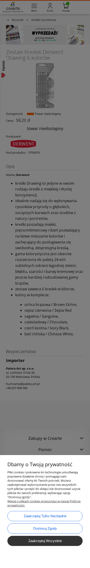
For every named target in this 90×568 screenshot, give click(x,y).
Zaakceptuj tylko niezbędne (45, 516)
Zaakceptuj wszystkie (45, 541)
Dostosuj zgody (45, 528)
